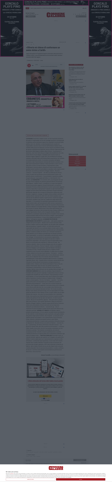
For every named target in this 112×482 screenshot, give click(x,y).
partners (11, 473)
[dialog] (56, 473)
